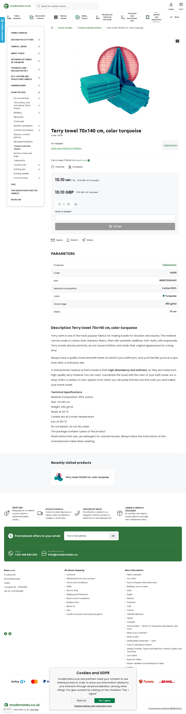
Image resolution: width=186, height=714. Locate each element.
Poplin (129, 594)
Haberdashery (18, 85)
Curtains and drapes (23, 130)
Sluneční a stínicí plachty (22, 136)
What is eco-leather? (137, 633)
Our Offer (131, 578)
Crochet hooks (21, 178)
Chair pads (19, 121)
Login (113, 536)
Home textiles (65, 27)
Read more (81, 160)
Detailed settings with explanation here (93, 706)
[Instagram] (9, 633)
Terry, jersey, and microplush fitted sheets (22, 105)
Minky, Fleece (17, 53)
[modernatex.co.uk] (52, 28)
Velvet (130, 618)
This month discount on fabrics (24, 192)
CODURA (131, 622)
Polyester (131, 602)
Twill (129, 606)
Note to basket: (63, 211)
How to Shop (72, 590)
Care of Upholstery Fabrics (139, 644)
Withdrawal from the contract (80, 578)
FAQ (68, 610)
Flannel (130, 598)
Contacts (70, 574)
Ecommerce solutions (159, 708)
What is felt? (133, 636)
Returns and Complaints (77, 598)
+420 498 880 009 (26, 554)
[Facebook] (5, 633)
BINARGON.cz (176, 708)
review (130, 667)
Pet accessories (21, 98)
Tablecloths (19, 160)
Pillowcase (18, 117)
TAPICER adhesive (135, 614)
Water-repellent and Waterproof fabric (145, 663)
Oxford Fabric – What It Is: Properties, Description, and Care (152, 627)
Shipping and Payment (77, 594)
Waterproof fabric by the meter (21, 61)
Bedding (17, 112)
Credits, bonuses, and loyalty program (84, 614)
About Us (70, 606)
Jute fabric (132, 655)
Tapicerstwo (170, 145)
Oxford (130, 610)
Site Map (34, 709)
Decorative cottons (22, 39)
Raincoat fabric (134, 659)
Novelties (16, 199)
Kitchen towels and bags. (23, 155)
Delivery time (72, 602)
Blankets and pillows (23, 125)
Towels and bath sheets (89, 27)
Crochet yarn (20, 165)
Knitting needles (21, 173)
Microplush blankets (23, 141)
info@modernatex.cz (63, 554)
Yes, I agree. (104, 700)
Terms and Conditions (77, 582)
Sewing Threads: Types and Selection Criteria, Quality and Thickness (154, 650)
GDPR (68, 586)
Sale (13, 184)
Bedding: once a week (137, 586)
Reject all (81, 700)
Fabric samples (19, 32)
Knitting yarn (20, 169)
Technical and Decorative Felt (19, 69)
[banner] (17, 6)
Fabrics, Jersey (19, 46)
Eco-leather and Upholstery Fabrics (21, 78)
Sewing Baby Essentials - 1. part (141, 640)
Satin (129, 590)
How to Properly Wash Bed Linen (142, 582)
